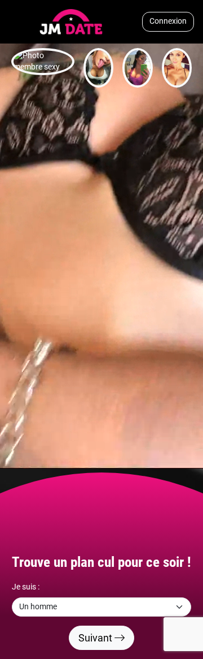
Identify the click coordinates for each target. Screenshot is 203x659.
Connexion (168, 21)
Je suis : (25, 587)
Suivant (96, 638)
